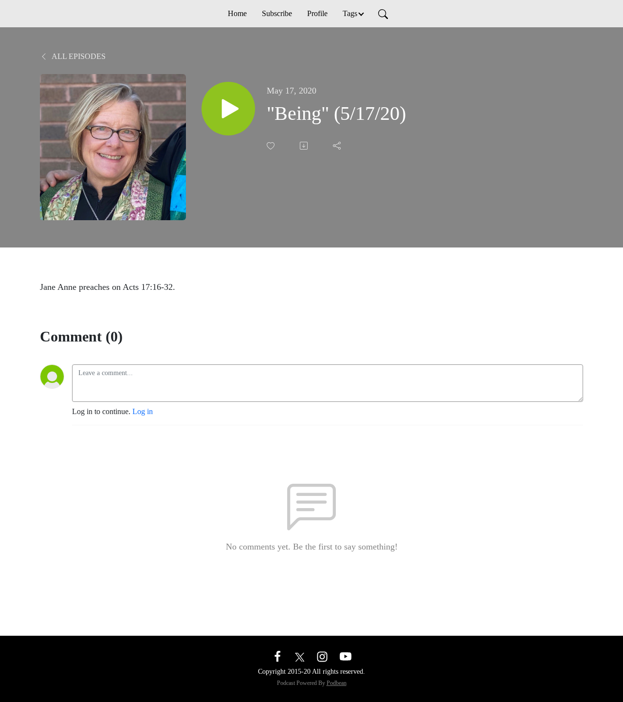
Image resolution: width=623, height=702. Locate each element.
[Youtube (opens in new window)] (345, 656)
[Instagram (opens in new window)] (322, 656)
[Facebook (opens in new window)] (277, 656)
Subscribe (277, 13)
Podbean (337, 683)
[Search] (383, 13)
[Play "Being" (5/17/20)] (228, 108)
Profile (317, 13)
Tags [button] (350, 13)
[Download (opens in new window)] (305, 146)
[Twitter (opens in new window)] (300, 656)
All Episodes (78, 56)
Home (237, 13)
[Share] (338, 146)
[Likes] (271, 146)
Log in (142, 411)
